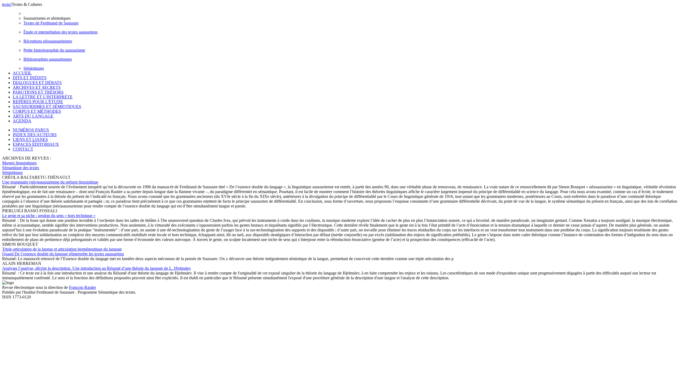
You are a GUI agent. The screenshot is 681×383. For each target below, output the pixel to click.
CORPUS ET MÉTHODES (37, 111)
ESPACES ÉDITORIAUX (36, 144)
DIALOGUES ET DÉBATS (37, 82)
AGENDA (22, 121)
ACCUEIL (22, 73)
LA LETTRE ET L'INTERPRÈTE (43, 97)
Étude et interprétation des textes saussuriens (60, 32)
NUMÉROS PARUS (31, 130)
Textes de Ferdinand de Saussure (50, 23)
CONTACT (23, 149)
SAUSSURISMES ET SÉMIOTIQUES (47, 106)
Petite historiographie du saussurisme (54, 50)
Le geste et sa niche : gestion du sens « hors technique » (48, 215)
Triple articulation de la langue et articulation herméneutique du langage (63, 251)
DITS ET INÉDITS (30, 78)
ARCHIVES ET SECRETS (37, 87)
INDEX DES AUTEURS (35, 134)
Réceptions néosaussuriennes (47, 41)
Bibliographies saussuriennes (47, 59)
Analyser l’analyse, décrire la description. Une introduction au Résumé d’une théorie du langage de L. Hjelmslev (96, 268)
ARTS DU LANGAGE (33, 116)
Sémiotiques (33, 68)
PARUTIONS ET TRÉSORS (38, 92)
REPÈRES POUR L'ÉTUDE (38, 101)
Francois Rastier (82, 287)
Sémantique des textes (20, 167)
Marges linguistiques (19, 163)
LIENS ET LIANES (30, 139)
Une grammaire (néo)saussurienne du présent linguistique (50, 182)
